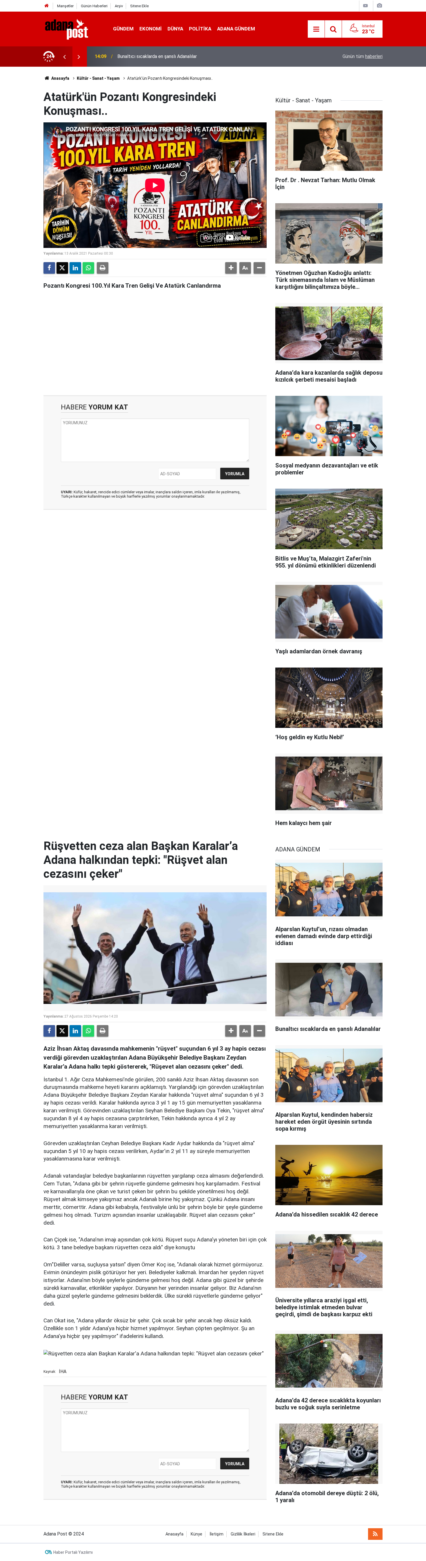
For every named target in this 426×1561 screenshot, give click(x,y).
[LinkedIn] (75, 268)
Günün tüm (363, 56)
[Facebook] (49, 268)
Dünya (175, 29)
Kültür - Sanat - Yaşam (98, 78)
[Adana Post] (72, 28)
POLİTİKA (200, 29)
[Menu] (316, 29)
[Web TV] (365, 5)
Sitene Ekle (139, 6)
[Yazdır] (102, 268)
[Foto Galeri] (379, 5)
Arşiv (119, 6)
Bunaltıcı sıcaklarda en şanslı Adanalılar (157, 56)
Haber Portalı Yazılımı (73, 1552)
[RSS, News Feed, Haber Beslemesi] (375, 1534)
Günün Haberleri (94, 6)
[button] (231, 268)
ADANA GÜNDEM (236, 29)
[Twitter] (62, 268)
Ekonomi (150, 29)
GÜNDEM (123, 29)
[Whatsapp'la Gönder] (88, 268)
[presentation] (64, 56)
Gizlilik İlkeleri (243, 1534)
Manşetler (65, 6)
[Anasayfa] (46, 6)
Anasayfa (59, 78)
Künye (196, 1534)
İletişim (216, 1534)
